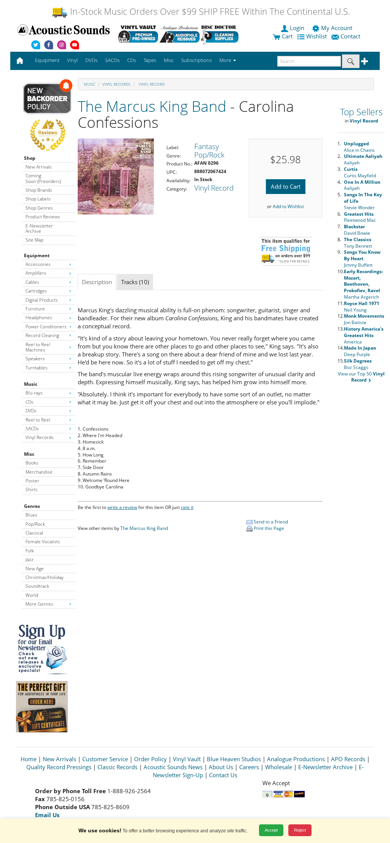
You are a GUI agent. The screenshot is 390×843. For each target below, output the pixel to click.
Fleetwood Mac (360, 217)
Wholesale (278, 767)
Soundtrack (37, 586)
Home (29, 759)
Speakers (35, 358)
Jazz (30, 559)
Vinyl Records (40, 437)
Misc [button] (169, 60)
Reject (300, 830)
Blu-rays (34, 393)
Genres (32, 506)
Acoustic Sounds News (173, 767)
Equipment (37, 255)
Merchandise (39, 472)
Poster (32, 480)
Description (97, 282)
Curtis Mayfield (360, 172)
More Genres (39, 604)
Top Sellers (361, 112)
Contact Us (223, 775)
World (32, 595)
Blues (31, 515)
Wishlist (316, 36)
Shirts (32, 489)
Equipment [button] (47, 60)
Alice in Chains (359, 146)
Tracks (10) (135, 282)
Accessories (38, 264)
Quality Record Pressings (58, 767)
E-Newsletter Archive (39, 228)
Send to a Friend (270, 522)
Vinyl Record (151, 84)
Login (297, 28)
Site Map (34, 240)
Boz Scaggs (358, 364)
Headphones (39, 317)
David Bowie (357, 229)
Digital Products (42, 300)
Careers (249, 767)
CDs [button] (131, 60)
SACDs (32, 428)
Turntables (37, 367)
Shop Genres (39, 208)
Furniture (35, 308)
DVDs (31, 410)
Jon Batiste (364, 319)
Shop (29, 158)
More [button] (225, 60)
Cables (32, 282)
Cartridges (36, 291)
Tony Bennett (358, 242)
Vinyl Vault (187, 759)
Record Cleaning (42, 335)
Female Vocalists (43, 541)
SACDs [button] (112, 60)
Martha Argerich (363, 284)
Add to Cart (285, 186)
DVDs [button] (91, 60)
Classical (34, 533)
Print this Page (268, 528)
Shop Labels (38, 199)
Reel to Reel (38, 420)
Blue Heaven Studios (234, 759)
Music (30, 384)
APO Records (348, 759)
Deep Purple (360, 351)
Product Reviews (43, 216)
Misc (29, 454)
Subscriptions (196, 60)
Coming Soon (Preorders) (43, 178)
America (364, 335)
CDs (30, 402)
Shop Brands (39, 190)
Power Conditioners (46, 326)
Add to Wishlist (288, 206)
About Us (221, 767)
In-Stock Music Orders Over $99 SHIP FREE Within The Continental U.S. (209, 11)
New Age (35, 568)
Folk (30, 550)
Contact (350, 36)
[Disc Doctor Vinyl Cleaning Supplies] (221, 34)
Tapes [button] (150, 60)
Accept (271, 830)
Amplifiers (36, 273)
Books (32, 463)
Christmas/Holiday (45, 577)
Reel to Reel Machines (38, 347)
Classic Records (117, 767)
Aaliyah (363, 159)
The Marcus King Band (152, 106)
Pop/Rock (35, 524)
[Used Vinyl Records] (138, 34)
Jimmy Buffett (362, 258)
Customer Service (105, 759)
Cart (286, 36)
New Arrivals (39, 167)
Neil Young (361, 306)
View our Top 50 (361, 377)
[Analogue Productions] (180, 34)
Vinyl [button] (72, 60)
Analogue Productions (296, 759)
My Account (337, 28)
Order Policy (150, 759)
